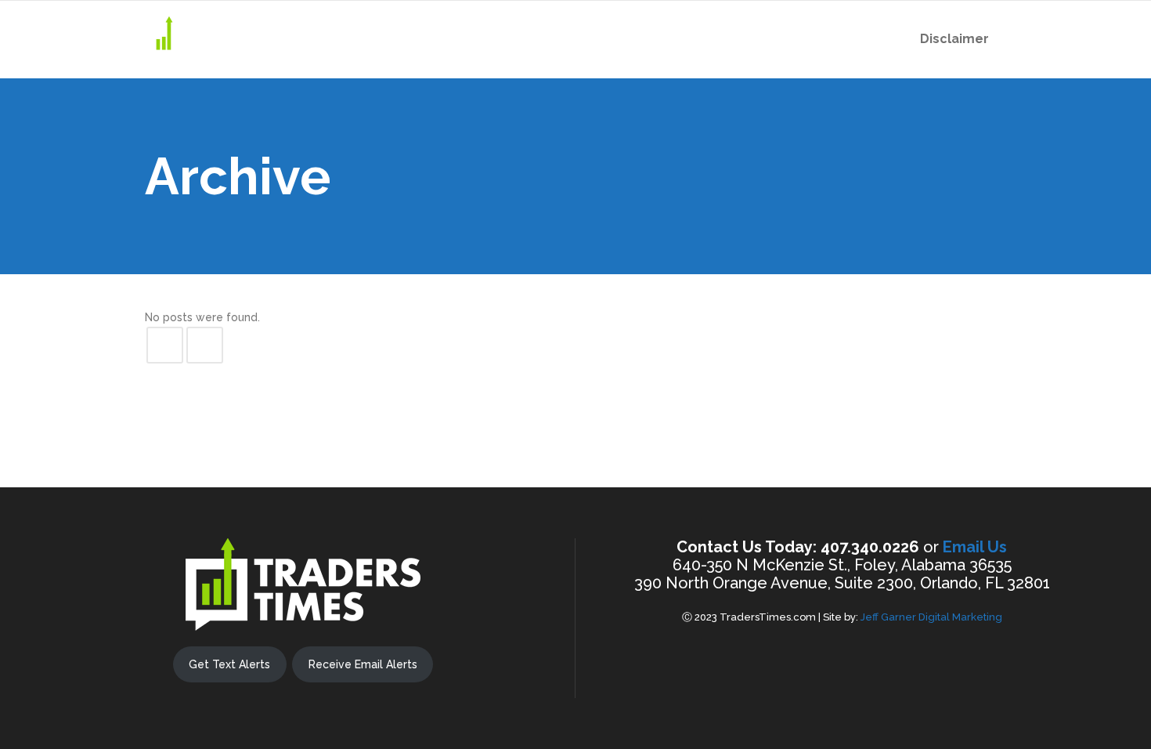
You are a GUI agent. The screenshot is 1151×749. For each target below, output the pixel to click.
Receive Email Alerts (362, 664)
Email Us (975, 546)
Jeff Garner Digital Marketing (931, 617)
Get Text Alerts (229, 664)
